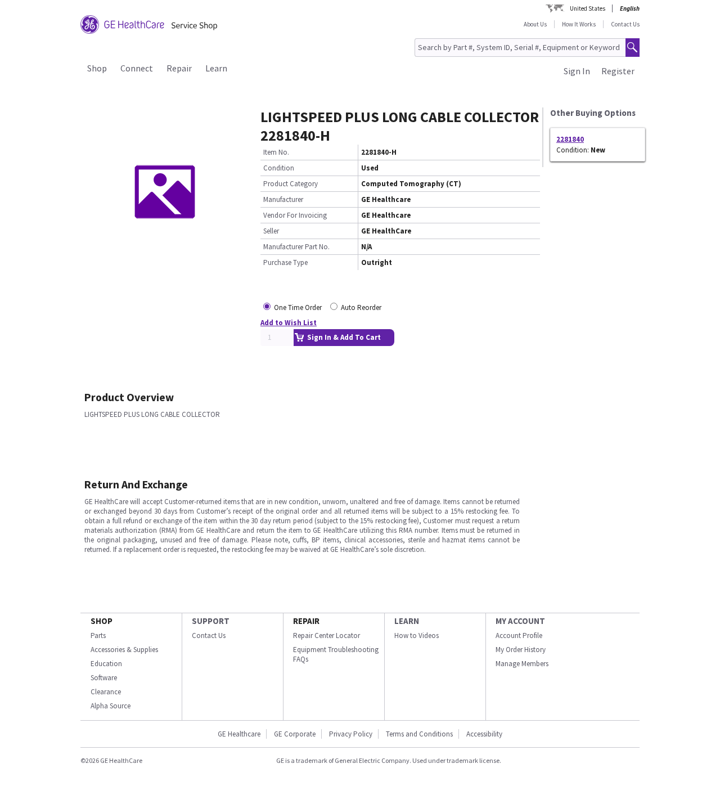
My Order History (521, 649)
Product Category (290, 183)
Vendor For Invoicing (295, 215)
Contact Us (625, 24)
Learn (216, 68)
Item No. (276, 152)
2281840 (570, 139)
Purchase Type (285, 262)
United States (587, 8)
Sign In (577, 71)
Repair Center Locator (326, 635)
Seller (271, 231)
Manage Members (522, 663)
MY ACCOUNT (520, 621)
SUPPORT (211, 621)
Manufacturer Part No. (296, 246)
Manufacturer (283, 199)
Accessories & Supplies (124, 649)
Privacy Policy (350, 734)
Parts (98, 635)
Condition (278, 168)
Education (106, 663)
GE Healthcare (239, 734)
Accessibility (484, 734)
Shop (97, 68)
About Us (535, 24)
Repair (179, 68)
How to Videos (416, 635)
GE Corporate (295, 734)
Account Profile (519, 635)
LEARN (406, 621)
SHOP (101, 621)
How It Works (579, 24)
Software (104, 677)
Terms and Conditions (419, 734)
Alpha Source (110, 706)
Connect (136, 68)
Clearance (106, 692)
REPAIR (306, 621)
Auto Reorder (361, 307)
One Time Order (298, 307)
